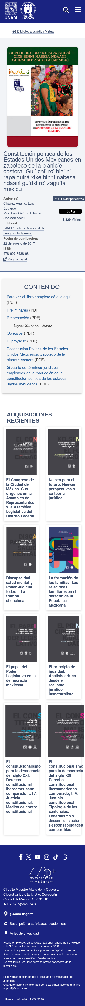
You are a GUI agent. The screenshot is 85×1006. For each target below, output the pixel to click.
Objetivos (15, 333)
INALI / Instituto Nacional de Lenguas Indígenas (23, 230)
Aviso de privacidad (24, 933)
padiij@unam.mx (16, 988)
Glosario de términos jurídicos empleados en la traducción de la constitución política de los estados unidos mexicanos (36, 375)
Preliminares (17, 310)
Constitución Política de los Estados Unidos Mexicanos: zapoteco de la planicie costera (37, 354)
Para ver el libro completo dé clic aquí (39, 296)
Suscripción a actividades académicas (38, 923)
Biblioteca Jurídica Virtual (35, 31)
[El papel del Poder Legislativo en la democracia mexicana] (21, 656)
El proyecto (16, 341)
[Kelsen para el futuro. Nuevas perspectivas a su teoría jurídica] (63, 474)
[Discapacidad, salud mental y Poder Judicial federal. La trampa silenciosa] (21, 567)
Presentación (18, 317)
